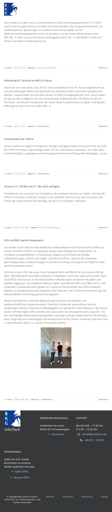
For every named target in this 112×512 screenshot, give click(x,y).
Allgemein (32, 68)
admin (9, 68)
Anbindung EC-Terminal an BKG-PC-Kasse (28, 80)
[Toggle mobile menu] (104, 11)
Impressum (68, 496)
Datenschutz (87, 496)
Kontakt (104, 496)
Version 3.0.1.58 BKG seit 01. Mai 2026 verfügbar (32, 186)
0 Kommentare (43, 126)
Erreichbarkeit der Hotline (19, 139)
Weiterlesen (103, 68)
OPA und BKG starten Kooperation (23, 240)
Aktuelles (50, 496)
